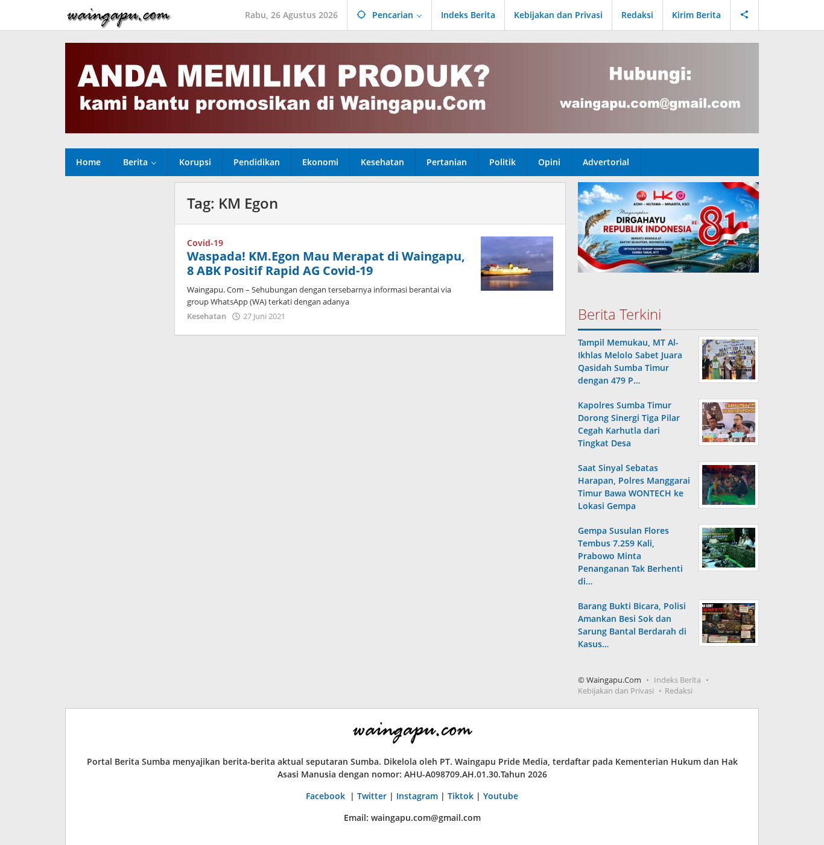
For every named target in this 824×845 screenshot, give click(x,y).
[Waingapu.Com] (119, 15)
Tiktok (461, 796)
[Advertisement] (113, 363)
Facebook (326, 796)
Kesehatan (206, 316)
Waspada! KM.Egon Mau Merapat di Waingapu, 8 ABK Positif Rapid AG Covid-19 (326, 263)
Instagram (417, 796)
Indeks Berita (677, 679)
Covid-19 (205, 242)
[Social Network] (745, 15)
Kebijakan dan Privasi (616, 690)
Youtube (500, 796)
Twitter (372, 796)
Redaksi (678, 690)
